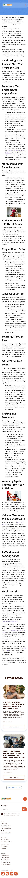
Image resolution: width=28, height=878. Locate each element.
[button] (25, 5)
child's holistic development (10, 621)
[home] (7, 5)
